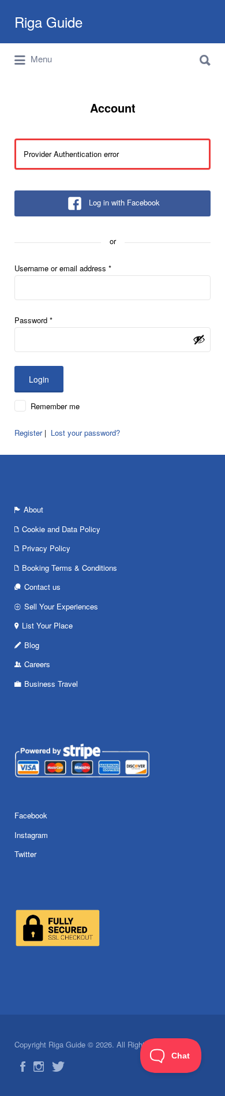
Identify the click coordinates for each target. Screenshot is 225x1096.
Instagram (31, 834)
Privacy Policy (46, 548)
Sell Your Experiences (61, 606)
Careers (37, 664)
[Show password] (199, 339)
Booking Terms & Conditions (69, 567)
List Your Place (47, 625)
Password (33, 320)
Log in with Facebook (124, 202)
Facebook (30, 815)
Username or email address (62, 268)
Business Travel (51, 683)
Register (28, 432)
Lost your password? (85, 432)
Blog (31, 644)
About (33, 509)
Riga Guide (48, 22)
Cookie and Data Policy (61, 528)
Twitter (25, 853)
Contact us (42, 586)
